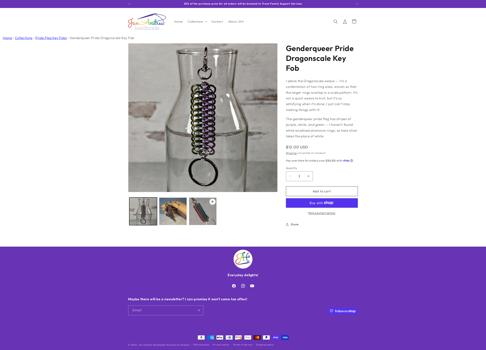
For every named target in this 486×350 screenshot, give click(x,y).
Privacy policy (221, 344)
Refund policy (201, 344)
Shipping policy (265, 344)
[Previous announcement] (129, 4)
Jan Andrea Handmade (151, 344)
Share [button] (295, 224)
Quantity (291, 168)
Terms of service (242, 344)
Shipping (291, 152)
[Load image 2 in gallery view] (173, 211)
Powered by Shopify (178, 344)
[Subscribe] (198, 310)
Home (7, 38)
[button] (197, 21)
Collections (23, 38)
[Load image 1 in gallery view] (143, 211)
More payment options (321, 212)
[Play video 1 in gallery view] (203, 211)
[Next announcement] (357, 4)
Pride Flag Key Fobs (51, 38)
